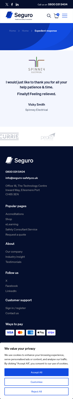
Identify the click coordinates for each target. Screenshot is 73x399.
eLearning (11, 224)
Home (12, 30)
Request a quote (15, 234)
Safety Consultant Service (21, 229)
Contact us (12, 313)
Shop (8, 219)
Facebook (11, 286)
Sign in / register (15, 308)
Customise (37, 381)
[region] (36, 371)
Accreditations (14, 214)
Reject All (36, 391)
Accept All (36, 372)
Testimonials (13, 262)
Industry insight (15, 256)
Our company (14, 251)
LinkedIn (10, 291)
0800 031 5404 (58, 4)
